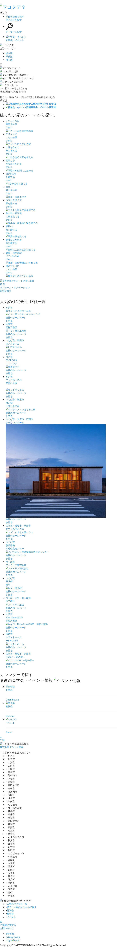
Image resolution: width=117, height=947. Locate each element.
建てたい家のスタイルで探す (22, 907)
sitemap (10, 933)
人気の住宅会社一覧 (17, 903)
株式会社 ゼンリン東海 (11, 747)
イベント (11, 917)
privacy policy (13, 937)
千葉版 (9, 56)
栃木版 (9, 53)
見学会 (10, 910)
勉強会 (10, 913)
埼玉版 (9, 59)
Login (9, 940)
